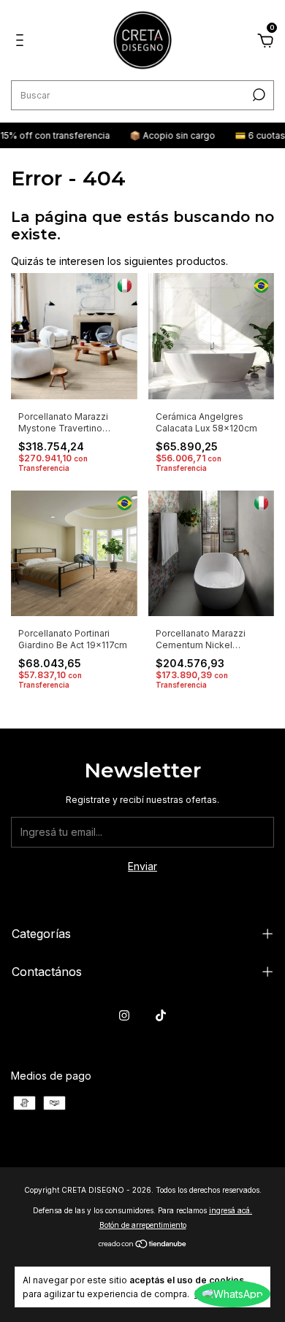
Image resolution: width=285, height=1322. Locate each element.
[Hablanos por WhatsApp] (232, 1293)
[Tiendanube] (143, 1245)
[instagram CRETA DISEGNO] (124, 1015)
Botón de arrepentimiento (142, 1225)
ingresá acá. (230, 1210)
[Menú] (22, 41)
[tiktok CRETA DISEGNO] (161, 1015)
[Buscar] (257, 95)
